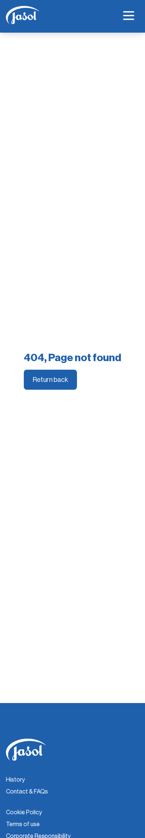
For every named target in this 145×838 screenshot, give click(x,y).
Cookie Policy (24, 812)
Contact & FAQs (27, 792)
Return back (50, 379)
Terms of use (23, 824)
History (15, 780)
